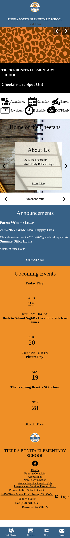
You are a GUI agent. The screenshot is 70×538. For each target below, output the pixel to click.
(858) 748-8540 (27, 498)
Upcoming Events (35, 273)
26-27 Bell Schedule (35, 159)
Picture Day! (35, 357)
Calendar (31, 535)
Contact (62, 535)
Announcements (35, 213)
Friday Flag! (35, 283)
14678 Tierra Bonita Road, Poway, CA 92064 (27, 494)
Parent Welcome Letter (17, 222)
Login (61, 497)
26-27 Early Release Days (38, 164)
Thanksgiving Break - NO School (35, 387)
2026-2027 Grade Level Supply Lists (27, 230)
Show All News (35, 259)
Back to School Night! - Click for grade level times (35, 320)
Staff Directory (11, 535)
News (46, 535)
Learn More (38, 183)
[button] (35, 24)
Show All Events (35, 424)
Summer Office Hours (16, 241)
